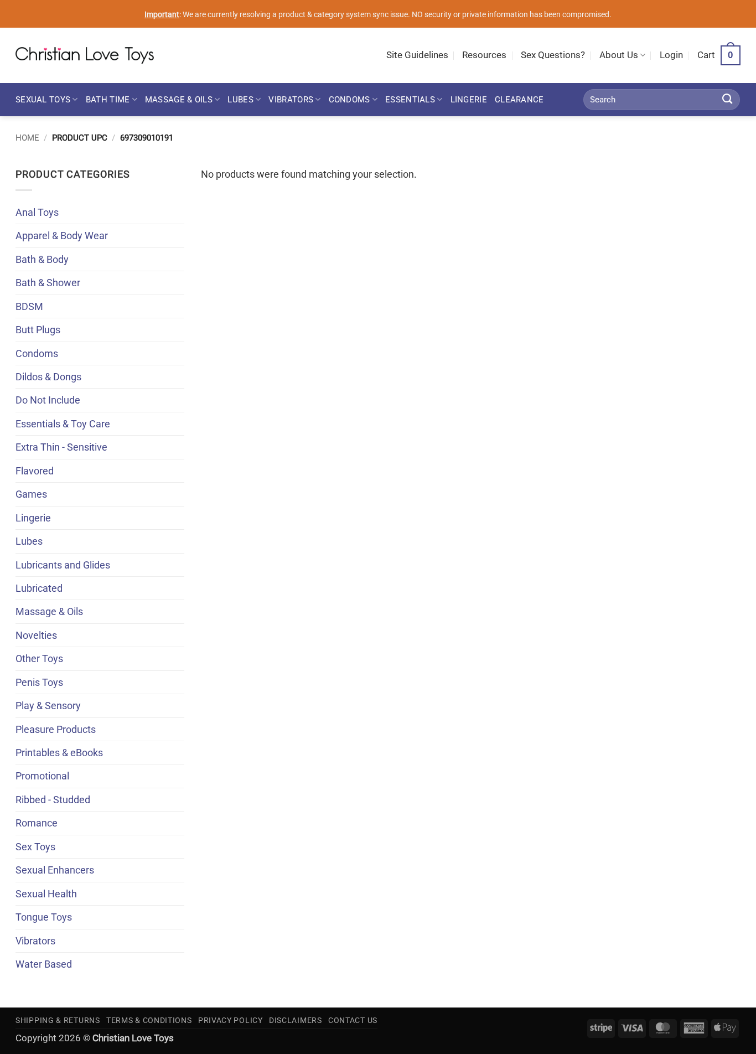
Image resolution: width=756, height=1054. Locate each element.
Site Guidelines (417, 55)
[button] (671, 55)
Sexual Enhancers (54, 870)
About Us (618, 55)
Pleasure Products (55, 729)
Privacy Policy (230, 1020)
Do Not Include (47, 400)
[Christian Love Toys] (84, 55)
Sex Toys (35, 846)
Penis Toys (39, 682)
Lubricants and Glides (62, 565)
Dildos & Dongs (48, 377)
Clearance (519, 100)
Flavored (34, 471)
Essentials (410, 100)
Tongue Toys (43, 917)
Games (31, 494)
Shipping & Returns (57, 1020)
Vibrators (290, 100)
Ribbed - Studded (52, 799)
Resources (484, 55)
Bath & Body (42, 259)
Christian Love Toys (133, 1038)
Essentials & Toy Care (62, 424)
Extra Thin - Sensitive (61, 447)
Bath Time (108, 100)
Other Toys (39, 658)
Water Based (43, 964)
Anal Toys (37, 212)
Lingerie (469, 100)
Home (27, 138)
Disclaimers (295, 1020)
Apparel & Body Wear (61, 235)
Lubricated (39, 588)
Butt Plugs (37, 329)
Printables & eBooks (59, 752)
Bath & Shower (47, 282)
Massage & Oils (179, 100)
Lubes (240, 100)
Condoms (349, 100)
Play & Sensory (48, 705)
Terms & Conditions (149, 1020)
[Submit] (727, 99)
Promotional (42, 776)
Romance (36, 823)
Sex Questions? (553, 55)
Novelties (36, 635)
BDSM (29, 306)
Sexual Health (46, 894)
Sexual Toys (42, 100)
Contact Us (352, 1020)
